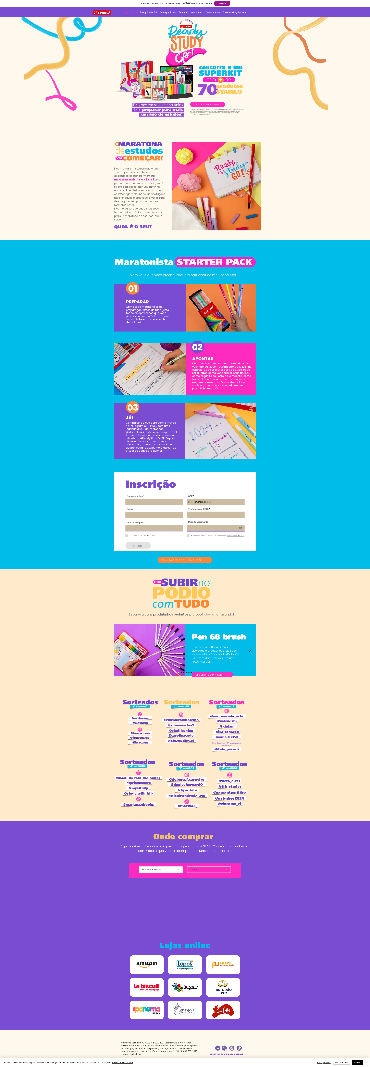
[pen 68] (186, 672)
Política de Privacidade (122, 1062)
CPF (190, 496)
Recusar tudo (341, 1062)
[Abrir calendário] (240, 528)
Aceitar (357, 1062)
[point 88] (183, 672)
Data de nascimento (199, 522)
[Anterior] (120, 649)
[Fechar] (366, 1062)
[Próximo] (250, 649)
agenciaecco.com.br (232, 1054)
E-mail (130, 509)
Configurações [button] (324, 1062)
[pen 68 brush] (178, 672)
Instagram (136, 426)
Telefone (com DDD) (198, 509)
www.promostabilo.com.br (212, 113)
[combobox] (209, 869)
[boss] (181, 672)
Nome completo (135, 496)
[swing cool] (188, 672)
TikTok (152, 426)
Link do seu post (135, 522)
